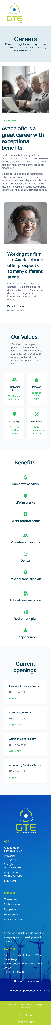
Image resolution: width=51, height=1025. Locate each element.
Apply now (15, 698)
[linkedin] (31, 1015)
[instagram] (25, 1015)
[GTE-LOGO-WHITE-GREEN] (25, 807)
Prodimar (25, 1007)
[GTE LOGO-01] (14, 4)
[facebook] (20, 1015)
